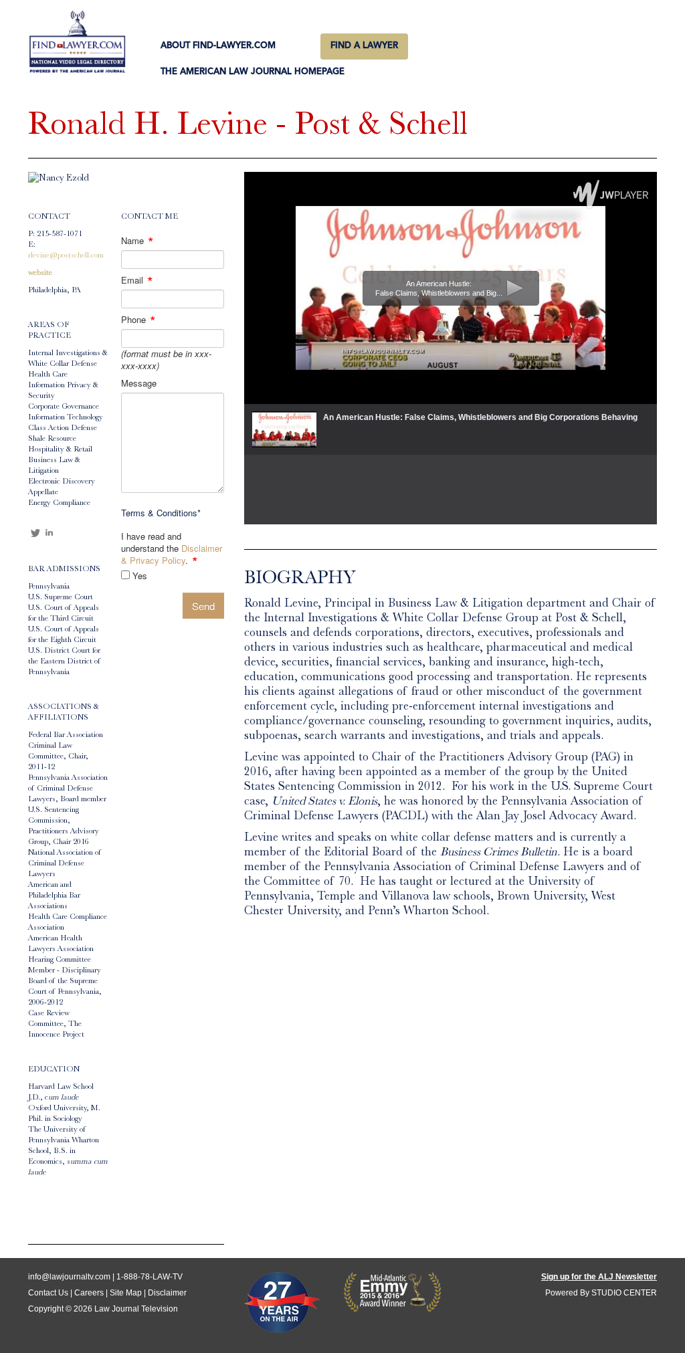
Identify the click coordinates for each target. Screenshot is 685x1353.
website (40, 274)
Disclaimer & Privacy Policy (171, 554)
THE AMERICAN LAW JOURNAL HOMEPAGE (253, 72)
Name (137, 241)
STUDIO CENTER (624, 1292)
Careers (89, 1292)
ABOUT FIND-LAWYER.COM (218, 45)
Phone (138, 320)
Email (137, 280)
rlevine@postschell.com (66, 256)
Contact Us (48, 1292)
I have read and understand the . (171, 548)
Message (139, 383)
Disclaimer (167, 1292)
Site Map (126, 1292)
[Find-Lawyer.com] (77, 43)
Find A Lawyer (364, 45)
